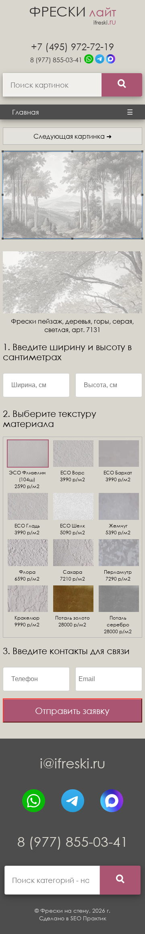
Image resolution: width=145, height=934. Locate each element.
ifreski (104, 22)
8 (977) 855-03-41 (56, 59)
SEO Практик (88, 918)
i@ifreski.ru (73, 763)
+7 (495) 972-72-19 (72, 46)
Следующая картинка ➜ (72, 136)
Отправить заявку (72, 711)
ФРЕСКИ (72, 11)
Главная (25, 112)
